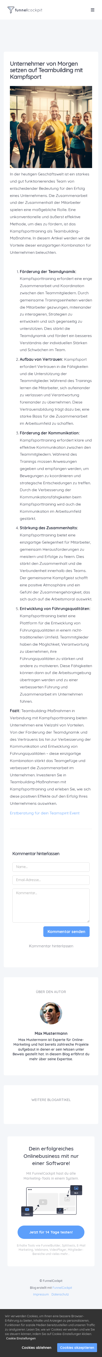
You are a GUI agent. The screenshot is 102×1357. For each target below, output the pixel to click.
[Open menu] (93, 10)
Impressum (41, 1294)
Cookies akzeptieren (77, 1347)
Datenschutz (60, 1294)
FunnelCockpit (62, 1288)
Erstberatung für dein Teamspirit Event (44, 812)
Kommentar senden (66, 931)
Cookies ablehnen (36, 1347)
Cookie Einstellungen (21, 1338)
